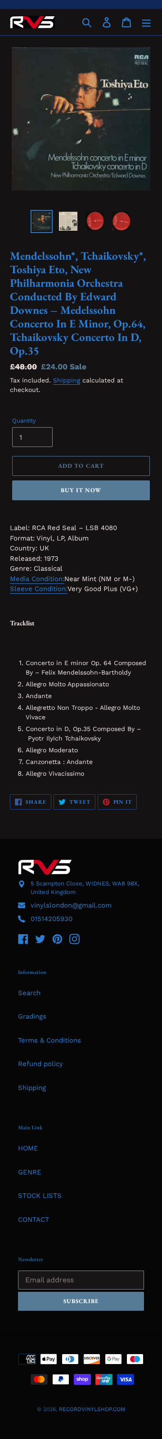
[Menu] (146, 22)
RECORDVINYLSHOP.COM (92, 1409)
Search (29, 993)
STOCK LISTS (40, 1196)
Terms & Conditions (49, 1040)
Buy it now (81, 490)
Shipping (66, 380)
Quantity (24, 420)
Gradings (32, 1016)
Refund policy (40, 1064)
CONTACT (33, 1219)
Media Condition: (37, 579)
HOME (28, 1148)
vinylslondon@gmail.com (71, 905)
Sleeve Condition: (39, 589)
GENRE (29, 1172)
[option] (41, 221)
